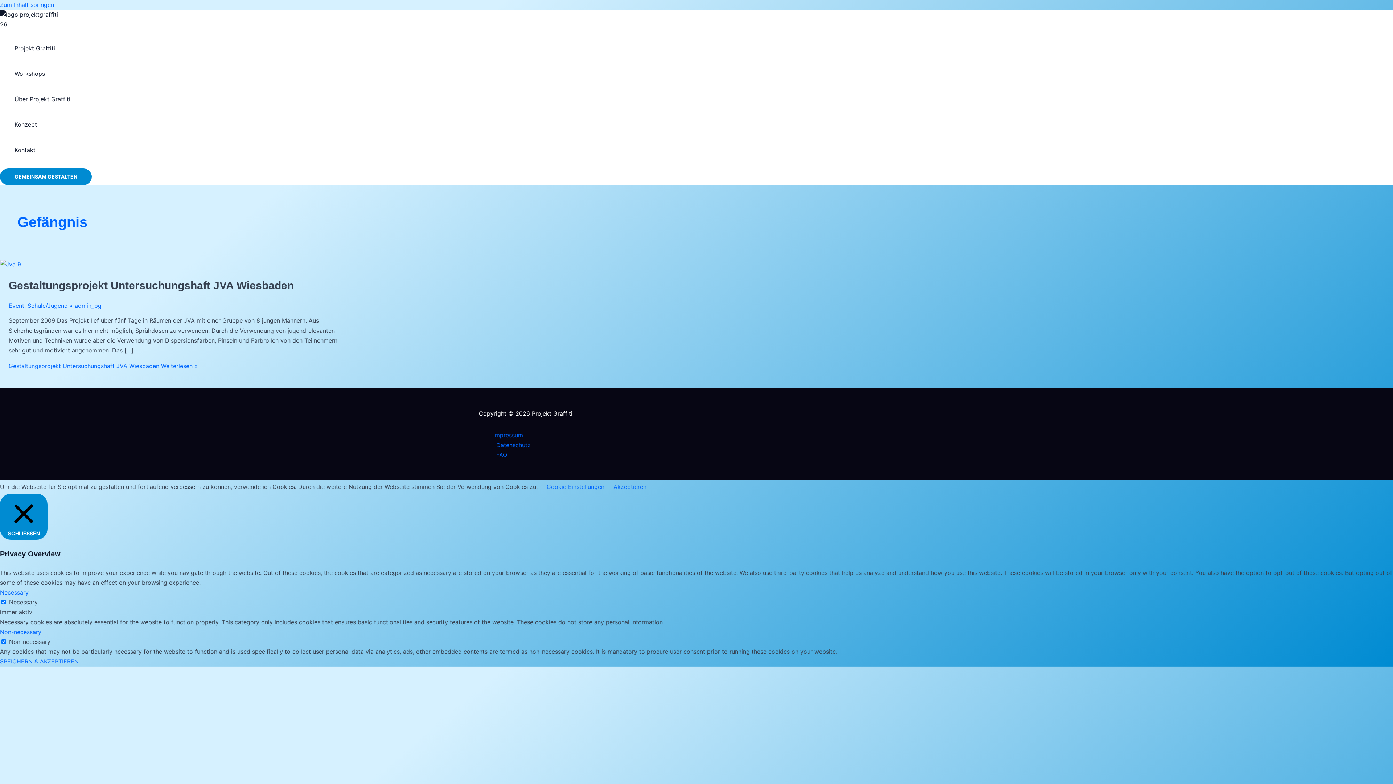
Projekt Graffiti (35, 48)
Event (16, 305)
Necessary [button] (14, 592)
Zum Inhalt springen (27, 4)
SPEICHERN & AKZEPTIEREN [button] (39, 661)
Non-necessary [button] (20, 632)
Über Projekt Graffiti (42, 99)
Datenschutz (513, 445)
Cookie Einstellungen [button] (575, 486)
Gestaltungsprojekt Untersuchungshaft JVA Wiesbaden (151, 285)
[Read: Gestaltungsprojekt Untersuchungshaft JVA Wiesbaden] (10, 264)
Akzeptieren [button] (629, 486)
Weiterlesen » (103, 365)
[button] (46, 176)
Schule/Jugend (48, 305)
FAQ (501, 454)
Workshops (30, 73)
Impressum (508, 435)
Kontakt (25, 150)
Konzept (26, 124)
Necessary (23, 602)
